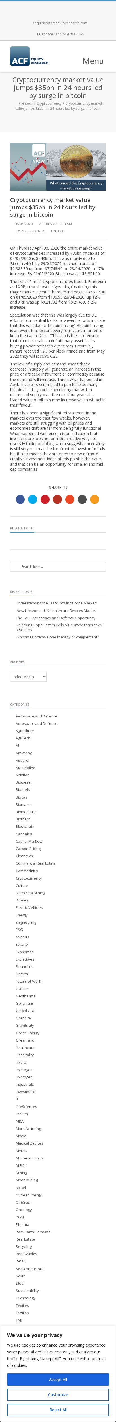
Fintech (27, 103)
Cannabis (24, 834)
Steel (20, 1283)
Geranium (24, 1003)
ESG (19, 929)
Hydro (21, 1062)
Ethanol (22, 944)
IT (17, 1099)
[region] (58, 1374)
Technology (25, 1298)
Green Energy (27, 1033)
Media (21, 1136)
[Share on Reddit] (82, 499)
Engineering (26, 922)
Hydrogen (24, 1069)
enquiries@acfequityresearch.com (60, 23)
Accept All (58, 1379)
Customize (58, 1394)
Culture (22, 885)
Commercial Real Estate (36, 863)
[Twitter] (51, 6)
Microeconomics (29, 1158)
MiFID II (21, 1165)
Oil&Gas (23, 1202)
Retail (20, 1261)
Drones (22, 900)
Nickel (21, 1187)
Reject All (58, 1409)
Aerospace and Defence (36, 716)
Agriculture (25, 730)
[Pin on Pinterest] (45, 499)
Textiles (22, 1305)
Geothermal (26, 996)
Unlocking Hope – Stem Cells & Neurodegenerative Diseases (59, 627)
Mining (21, 1172)
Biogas (21, 797)
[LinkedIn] (76, 6)
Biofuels (23, 789)
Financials (24, 966)
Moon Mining (27, 1180)
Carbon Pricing (28, 848)
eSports (22, 937)
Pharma (22, 1224)
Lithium (22, 1114)
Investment (25, 1091)
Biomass (23, 804)
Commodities (27, 871)
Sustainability (27, 1290)
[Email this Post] (94, 499)
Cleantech (24, 856)
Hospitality (25, 1055)
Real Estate (25, 1239)
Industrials (25, 1084)
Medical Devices (29, 1143)
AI (17, 745)
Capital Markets (29, 841)
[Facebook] (39, 6)
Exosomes (25, 952)
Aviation (23, 775)
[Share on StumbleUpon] (69, 499)
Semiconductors (29, 1268)
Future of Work (28, 981)
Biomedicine (26, 811)
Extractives (25, 959)
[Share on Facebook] (20, 499)
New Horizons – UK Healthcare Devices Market (56, 610)
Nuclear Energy (29, 1195)
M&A (20, 1121)
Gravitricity (25, 1025)
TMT (19, 1320)
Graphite (23, 1018)
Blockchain (25, 826)
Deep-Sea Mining (30, 893)
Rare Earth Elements (33, 1232)
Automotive (25, 767)
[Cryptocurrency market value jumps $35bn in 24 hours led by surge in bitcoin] (58, 167)
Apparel (22, 760)
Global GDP (25, 1010)
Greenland (25, 1040)
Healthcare (25, 1047)
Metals (21, 1151)
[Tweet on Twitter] (32, 499)
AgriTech (23, 738)
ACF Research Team (55, 223)
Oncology (24, 1209)
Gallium (22, 988)
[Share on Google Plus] (57, 499)
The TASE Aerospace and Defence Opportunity (55, 618)
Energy (22, 915)
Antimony (24, 753)
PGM (20, 1217)
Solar (20, 1276)
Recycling (24, 1246)
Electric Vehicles (29, 907)
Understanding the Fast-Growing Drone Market (56, 603)
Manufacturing (28, 1128)
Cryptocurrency (49, 103)
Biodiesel (24, 782)
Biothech (23, 819)
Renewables (26, 1253)
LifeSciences (26, 1106)
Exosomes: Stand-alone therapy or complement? (57, 637)
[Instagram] (64, 6)
